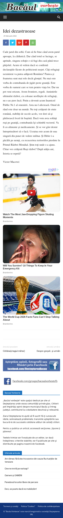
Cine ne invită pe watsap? (17, 468)
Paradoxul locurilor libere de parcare (21, 482)
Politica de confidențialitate (49, 506)
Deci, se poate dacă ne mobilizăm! (21, 489)
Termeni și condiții (10, 506)
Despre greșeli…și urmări (48, 351)
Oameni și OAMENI (13, 475)
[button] (59, 17)
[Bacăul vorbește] (31, 7)
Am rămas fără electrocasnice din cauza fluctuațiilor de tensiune (31, 460)
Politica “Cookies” (28, 506)
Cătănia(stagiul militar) (14, 351)
